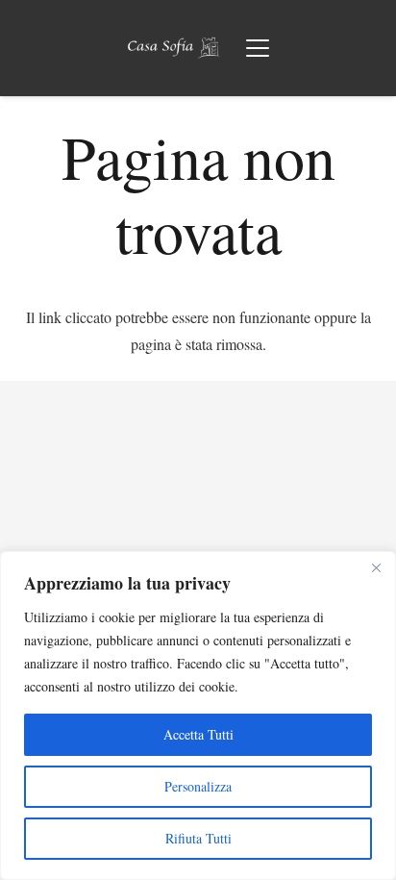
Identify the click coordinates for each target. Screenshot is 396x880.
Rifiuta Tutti (198, 838)
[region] (198, 715)
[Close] (375, 567)
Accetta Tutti (198, 734)
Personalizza (198, 786)
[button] (258, 48)
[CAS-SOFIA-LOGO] (173, 48)
